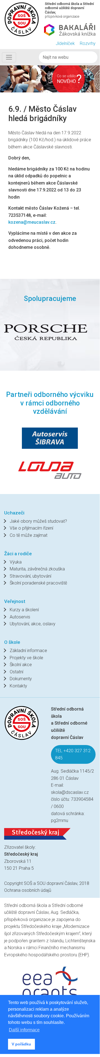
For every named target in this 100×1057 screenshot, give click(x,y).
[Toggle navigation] (9, 57)
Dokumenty (21, 678)
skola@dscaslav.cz (70, 792)
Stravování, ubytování (30, 576)
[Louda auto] (49, 469)
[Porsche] (45, 332)
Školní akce (21, 664)
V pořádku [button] (21, 1044)
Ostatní (16, 671)
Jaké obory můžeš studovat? (38, 521)
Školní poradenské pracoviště (38, 583)
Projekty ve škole (26, 657)
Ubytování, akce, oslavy (32, 623)
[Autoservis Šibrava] (50, 438)
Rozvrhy (88, 43)
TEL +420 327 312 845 (73, 754)
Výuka (16, 562)
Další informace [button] (24, 1029)
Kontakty (18, 685)
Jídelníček (65, 43)
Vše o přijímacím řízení (31, 528)
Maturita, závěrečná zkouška (37, 569)
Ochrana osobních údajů (27, 890)
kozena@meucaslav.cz (31, 222)
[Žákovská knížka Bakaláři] (70, 29)
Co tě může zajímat (28, 535)
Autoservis (20, 617)
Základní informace (28, 650)
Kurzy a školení (24, 609)
